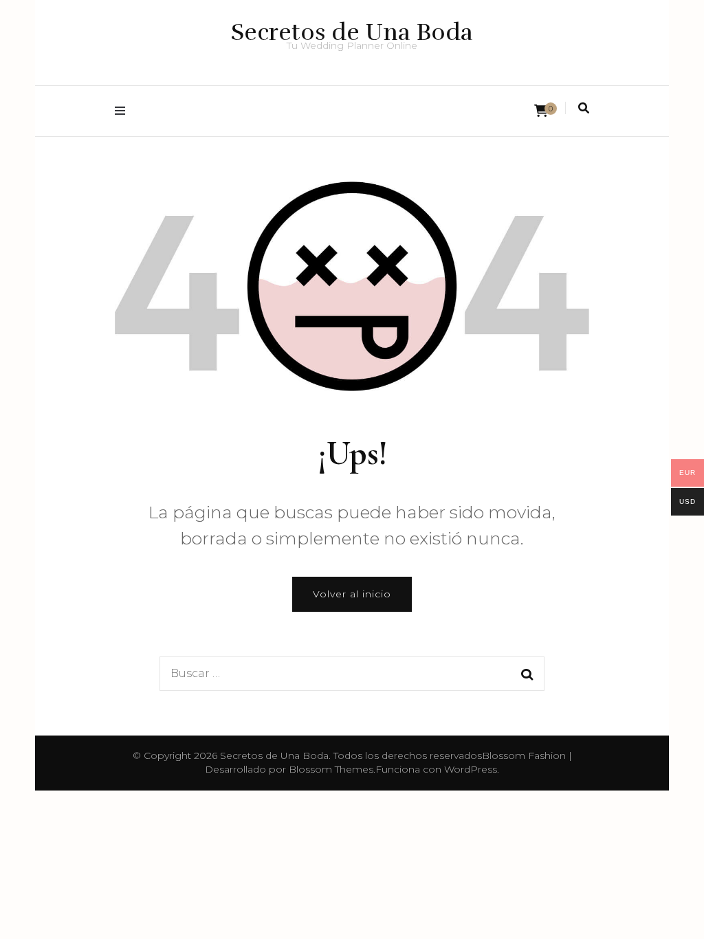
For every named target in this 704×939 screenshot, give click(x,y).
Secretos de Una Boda (352, 32)
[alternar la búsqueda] (583, 108)
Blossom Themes (331, 769)
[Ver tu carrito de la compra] (541, 111)
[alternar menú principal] (123, 111)
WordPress (470, 769)
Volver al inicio (352, 594)
